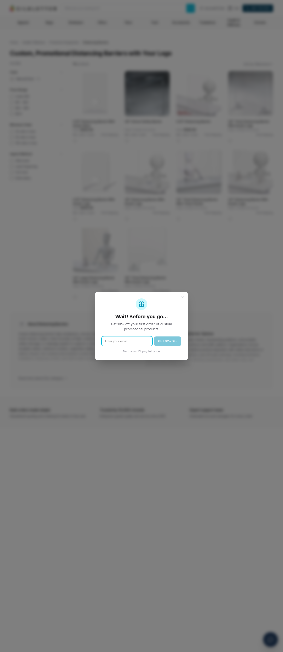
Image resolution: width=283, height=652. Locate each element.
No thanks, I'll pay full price (141, 351)
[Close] (182, 297)
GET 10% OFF (167, 341)
